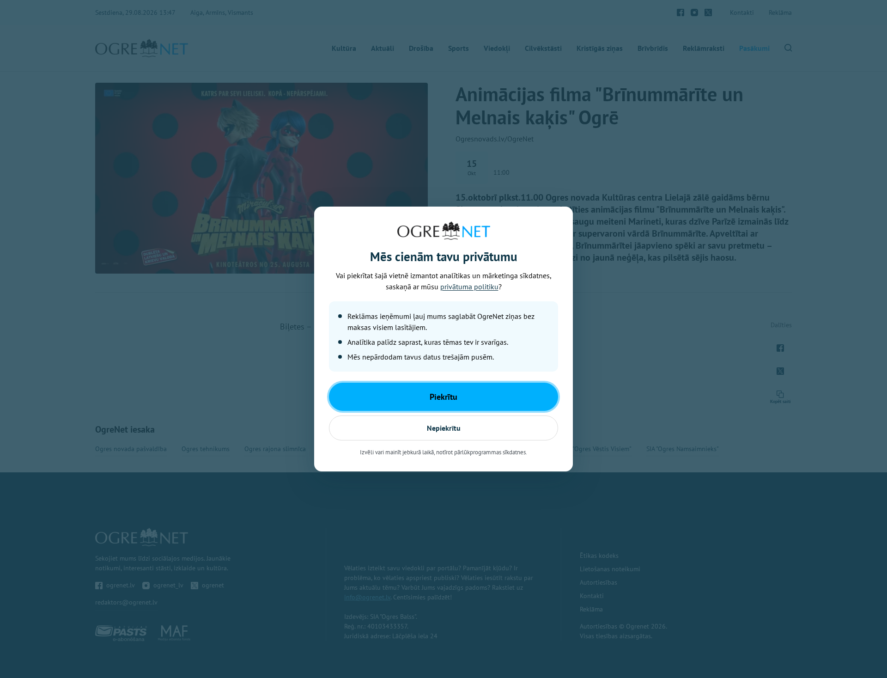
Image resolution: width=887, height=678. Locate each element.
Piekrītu (443, 396)
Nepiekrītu (444, 428)
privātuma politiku (469, 286)
